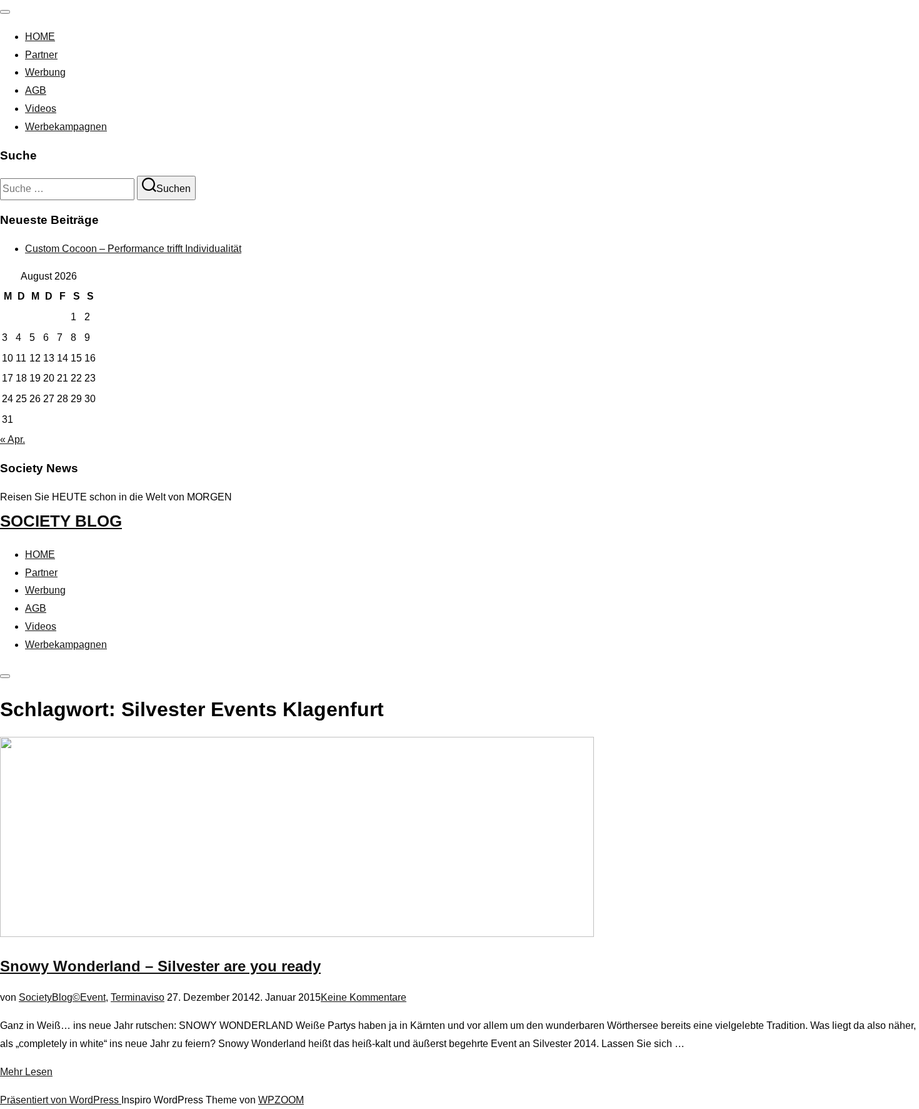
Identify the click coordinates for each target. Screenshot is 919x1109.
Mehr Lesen (26, 1071)
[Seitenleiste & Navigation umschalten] (5, 676)
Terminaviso (137, 997)
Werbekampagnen (66, 126)
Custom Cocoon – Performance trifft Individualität (133, 248)
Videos (40, 108)
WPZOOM (281, 1100)
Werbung (45, 72)
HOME (40, 36)
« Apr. (12, 439)
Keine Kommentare (363, 997)
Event (93, 997)
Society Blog (61, 521)
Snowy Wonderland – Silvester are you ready (160, 966)
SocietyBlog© (49, 997)
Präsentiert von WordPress (60, 1100)
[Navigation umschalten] (5, 12)
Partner (41, 54)
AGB (35, 90)
